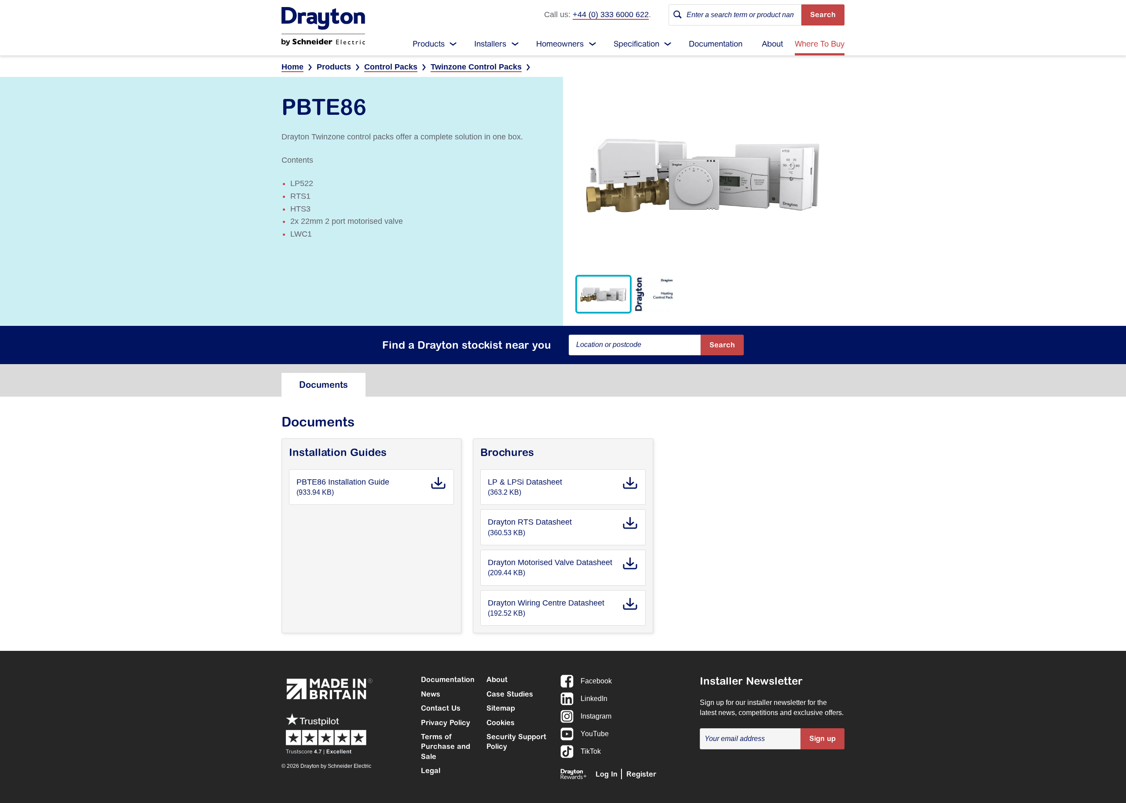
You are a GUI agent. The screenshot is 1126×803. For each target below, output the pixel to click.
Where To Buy (819, 43)
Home (292, 66)
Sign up (822, 738)
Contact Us (441, 708)
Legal (430, 770)
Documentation (715, 43)
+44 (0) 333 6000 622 (611, 14)
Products (429, 43)
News (430, 694)
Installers (490, 43)
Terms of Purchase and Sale (445, 746)
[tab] (324, 385)
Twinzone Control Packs (476, 66)
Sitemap (500, 708)
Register (641, 774)
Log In (607, 774)
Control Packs (390, 66)
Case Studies (509, 694)
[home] (323, 26)
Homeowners (560, 43)
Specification (636, 43)
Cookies (500, 722)
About (772, 43)
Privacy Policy (445, 722)
